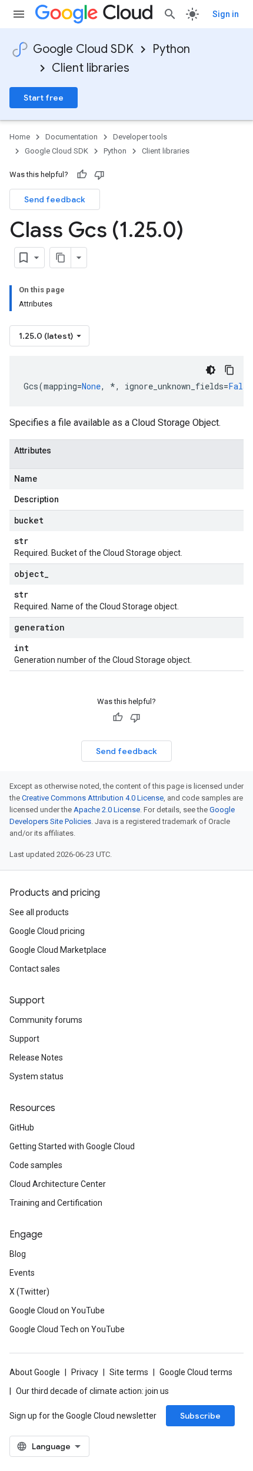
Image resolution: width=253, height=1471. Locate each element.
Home (19, 136)
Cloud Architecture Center (57, 1184)
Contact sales (34, 968)
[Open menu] (19, 14)
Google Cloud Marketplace (57, 950)
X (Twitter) (29, 1291)
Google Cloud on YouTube (57, 1310)
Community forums (45, 1020)
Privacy (84, 1372)
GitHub (21, 1127)
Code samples (35, 1165)
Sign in (225, 14)
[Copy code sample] (229, 370)
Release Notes (36, 1057)
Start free (44, 97)
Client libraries (90, 68)
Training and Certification (55, 1203)
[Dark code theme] (210, 370)
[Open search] (170, 14)
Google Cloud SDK (83, 49)
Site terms (128, 1372)
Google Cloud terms (195, 1372)
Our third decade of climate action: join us (92, 1391)
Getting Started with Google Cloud (72, 1146)
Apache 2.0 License (107, 809)
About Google (34, 1372)
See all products (39, 912)
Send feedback (54, 199)
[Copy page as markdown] (60, 258)
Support (24, 1038)
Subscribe (200, 1415)
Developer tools (140, 136)
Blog (17, 1254)
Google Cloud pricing (47, 931)
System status (36, 1076)
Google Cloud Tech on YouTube (67, 1329)
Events (22, 1272)
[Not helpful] (99, 175)
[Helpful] (82, 175)
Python (171, 49)
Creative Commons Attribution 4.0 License (93, 797)
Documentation (71, 136)
